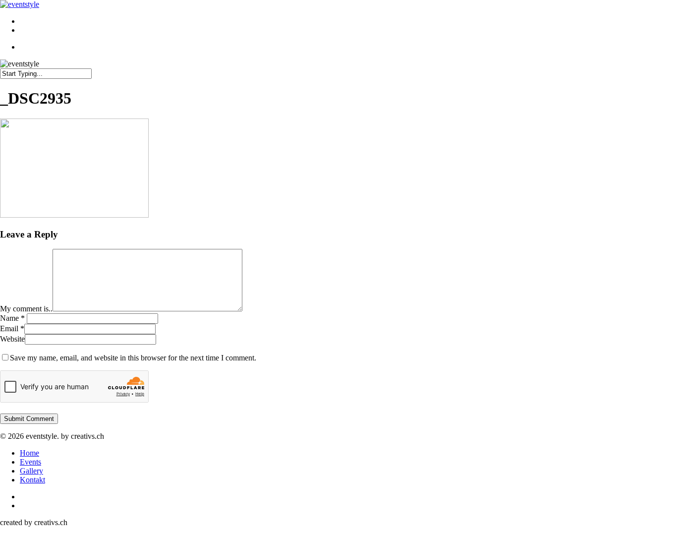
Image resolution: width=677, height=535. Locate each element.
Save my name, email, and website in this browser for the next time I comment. (133, 358)
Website (12, 339)
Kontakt (32, 480)
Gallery (31, 471)
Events (30, 462)
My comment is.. (26, 308)
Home (29, 453)
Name (12, 318)
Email (12, 328)
